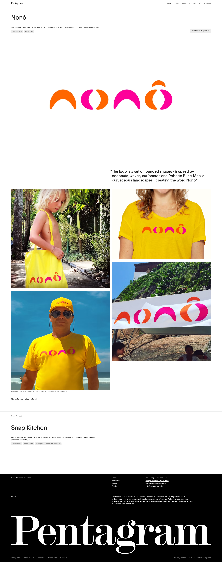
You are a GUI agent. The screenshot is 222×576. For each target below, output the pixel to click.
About (176, 3)
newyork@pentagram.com (157, 480)
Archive (207, 3)
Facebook (41, 558)
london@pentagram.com (156, 478)
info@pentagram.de (154, 486)
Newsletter (52, 558)
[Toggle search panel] (200, 3)
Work (168, 3)
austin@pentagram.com (156, 483)
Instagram (15, 558)
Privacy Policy (180, 558)
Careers (63, 558)
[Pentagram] (17, 3)
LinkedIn (26, 558)
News (184, 3)
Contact (192, 3)
